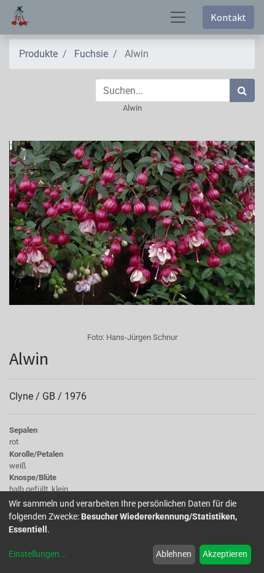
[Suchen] (242, 90)
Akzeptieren (225, 554)
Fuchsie (91, 54)
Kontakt (228, 17)
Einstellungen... (38, 554)
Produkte (38, 54)
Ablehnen (174, 554)
